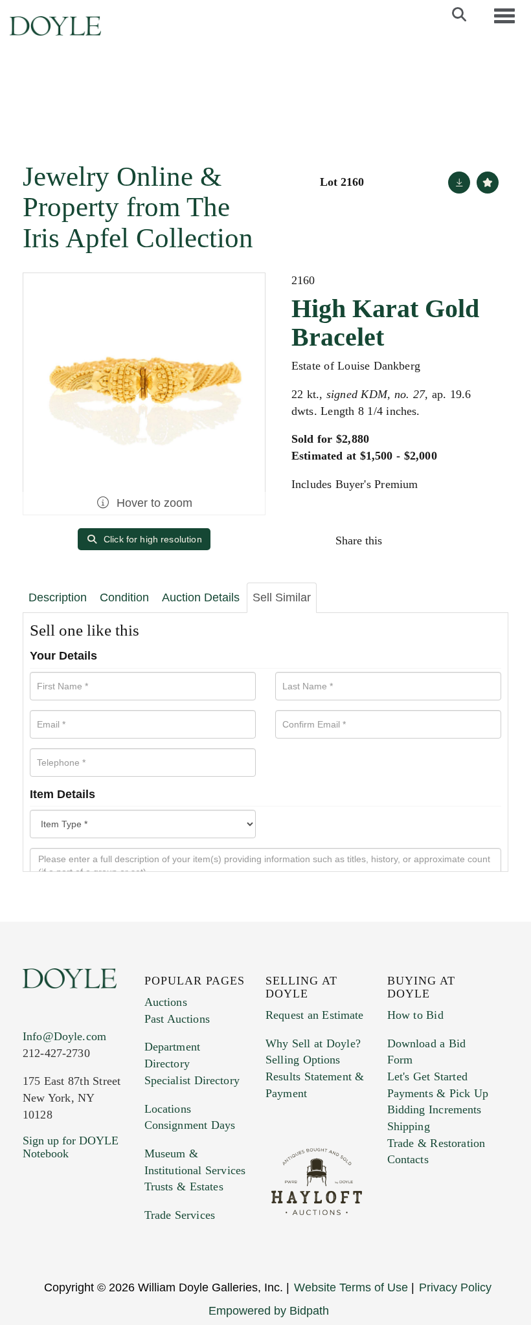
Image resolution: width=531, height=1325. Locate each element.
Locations (167, 1108)
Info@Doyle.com (64, 1036)
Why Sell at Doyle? (313, 1043)
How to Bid (415, 1014)
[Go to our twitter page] (63, 1231)
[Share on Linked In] (459, 540)
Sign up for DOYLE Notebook (71, 1147)
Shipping (408, 1126)
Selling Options (303, 1059)
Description (57, 597)
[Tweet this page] (432, 540)
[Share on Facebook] (404, 540)
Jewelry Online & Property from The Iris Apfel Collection (138, 207)
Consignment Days (190, 1125)
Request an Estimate (315, 1014)
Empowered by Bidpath (269, 1310)
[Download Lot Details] (459, 183)
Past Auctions (177, 1018)
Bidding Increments (434, 1109)
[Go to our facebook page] (35, 1231)
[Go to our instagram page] (487, 540)
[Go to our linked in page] (90, 1231)
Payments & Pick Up (438, 1093)
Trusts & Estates (183, 1186)
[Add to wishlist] (488, 183)
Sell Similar (282, 597)
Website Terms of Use (351, 1287)
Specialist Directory (192, 1080)
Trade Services (180, 1214)
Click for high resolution (151, 539)
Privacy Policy (455, 1287)
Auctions (165, 1002)
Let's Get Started (427, 1076)
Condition (124, 597)
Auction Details (201, 597)
